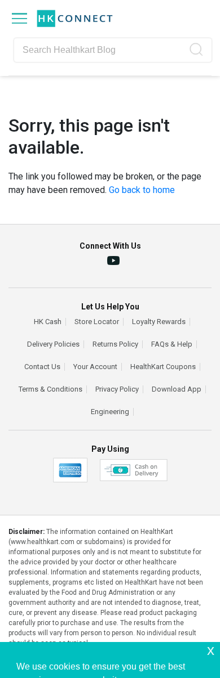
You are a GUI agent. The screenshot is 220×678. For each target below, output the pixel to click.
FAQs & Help (171, 344)
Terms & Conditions (50, 389)
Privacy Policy (117, 389)
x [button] (210, 650)
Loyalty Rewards (159, 322)
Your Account (95, 367)
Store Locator (96, 322)
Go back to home (142, 190)
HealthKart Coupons (163, 367)
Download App (176, 389)
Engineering (110, 412)
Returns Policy (115, 344)
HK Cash (47, 322)
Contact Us (42, 367)
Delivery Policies (53, 344)
